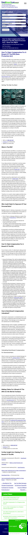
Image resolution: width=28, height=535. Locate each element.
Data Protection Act (6, 76)
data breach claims (18, 297)
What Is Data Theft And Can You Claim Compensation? (14, 470)
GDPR (15, 64)
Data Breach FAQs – (6, 475)
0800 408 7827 (10, 140)
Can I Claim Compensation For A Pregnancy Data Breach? (14, 503)
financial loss (13, 217)
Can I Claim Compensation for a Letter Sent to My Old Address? (13, 512)
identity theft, (15, 178)
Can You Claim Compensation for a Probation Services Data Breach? (13, 507)
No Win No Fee (10, 400)
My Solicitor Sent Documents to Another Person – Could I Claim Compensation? (14, 517)
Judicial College (16, 357)
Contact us (5, 141)
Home (6, 528)
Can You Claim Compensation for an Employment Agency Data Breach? (11, 498)
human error (17, 169)
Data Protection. (21, 467)
